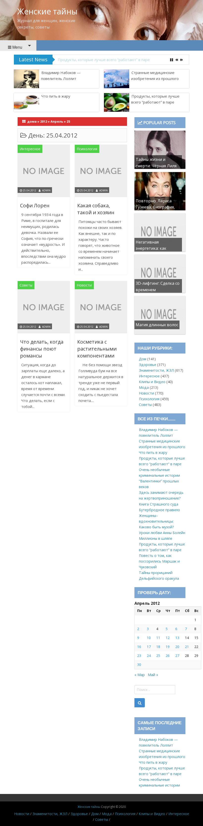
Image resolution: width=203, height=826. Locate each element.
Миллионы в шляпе (155, 538)
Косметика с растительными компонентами (97, 348)
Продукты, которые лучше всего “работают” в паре (104, 59)
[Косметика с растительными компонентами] (101, 308)
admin (46, 190)
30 (139, 664)
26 (168, 655)
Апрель (57, 121)
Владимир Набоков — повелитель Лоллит (61, 75)
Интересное (30, 148)
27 (177, 655)
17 (149, 646)
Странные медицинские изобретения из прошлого (155, 75)
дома (32, 121)
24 (149, 655)
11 (158, 637)
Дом (142, 359)
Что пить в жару (55, 96)
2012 (43, 121)
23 (139, 655)
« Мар (139, 674)
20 (177, 646)
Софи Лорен (35, 205)
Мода (144, 387)
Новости (84, 285)
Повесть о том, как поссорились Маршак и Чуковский (159, 561)
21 (187, 646)
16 (139, 646)
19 (168, 646)
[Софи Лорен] (44, 171)
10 (149, 637)
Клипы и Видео (152, 381)
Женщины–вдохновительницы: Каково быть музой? (156, 521)
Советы (26, 285)
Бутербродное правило (159, 509)
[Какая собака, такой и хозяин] (101, 171)
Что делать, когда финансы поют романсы (41, 348)
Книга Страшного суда (158, 504)
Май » (153, 674)
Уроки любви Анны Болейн (162, 532)
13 (177, 637)
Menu (16, 47)
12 (168, 637)
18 (158, 646)
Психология (87, 148)
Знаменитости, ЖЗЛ (156, 370)
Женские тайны (47, 11)
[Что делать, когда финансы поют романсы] (44, 308)
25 (158, 655)
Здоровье (147, 364)
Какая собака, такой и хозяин (95, 209)
